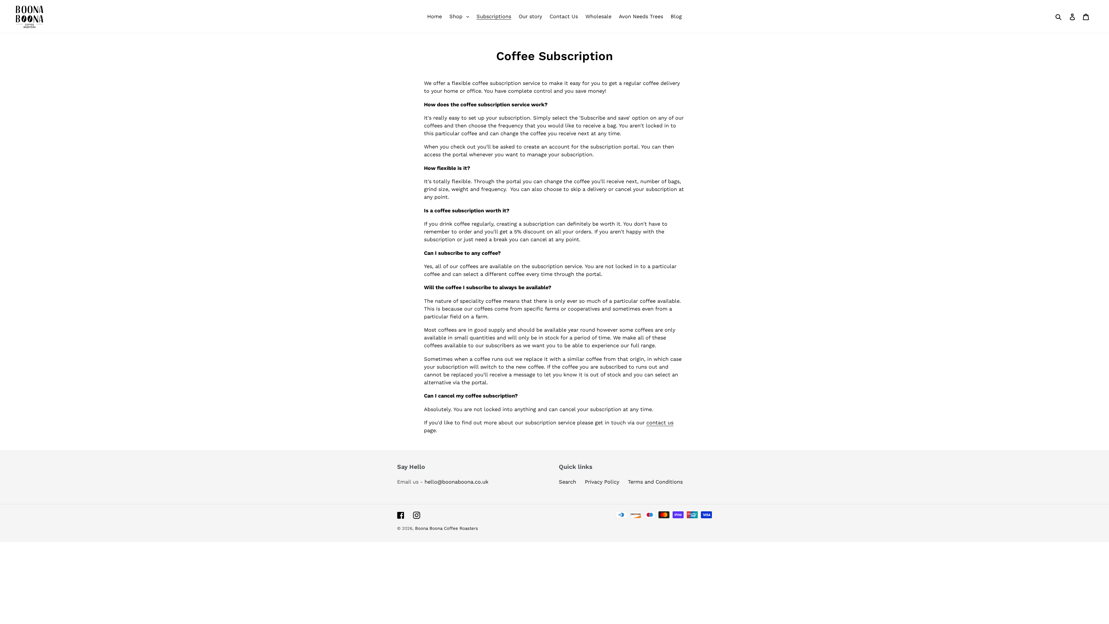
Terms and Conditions (655, 482)
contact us (659, 422)
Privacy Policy (602, 482)
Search (567, 482)
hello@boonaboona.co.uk (456, 482)
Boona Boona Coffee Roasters (446, 528)
